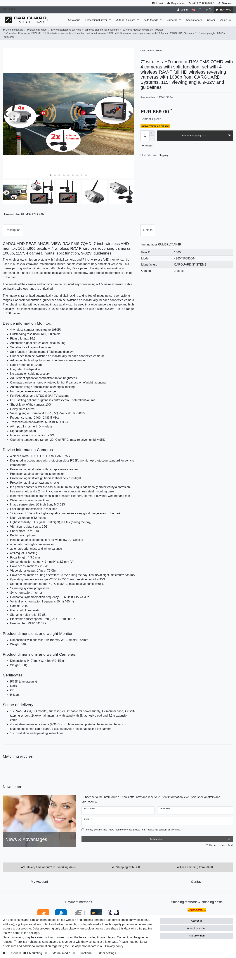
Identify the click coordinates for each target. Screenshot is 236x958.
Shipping (163, 155)
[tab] (13, 230)
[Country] (193, 9)
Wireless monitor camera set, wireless (143, 29)
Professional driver (96, 19)
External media (60, 953)
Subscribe (156, 838)
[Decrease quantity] (152, 138)
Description (13, 229)
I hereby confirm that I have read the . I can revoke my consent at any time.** (134, 829)
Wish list (148, 145)
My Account (39, 881)
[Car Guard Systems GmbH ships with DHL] (197, 909)
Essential (15, 953)
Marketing (35, 953)
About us (225, 19)
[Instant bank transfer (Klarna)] (43, 913)
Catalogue (74, 19)
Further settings (106, 953)
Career (211, 19)
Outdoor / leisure (126, 19)
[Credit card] (96, 913)
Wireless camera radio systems (101, 29)
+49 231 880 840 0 (202, 3)
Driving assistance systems (66, 29)
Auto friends (151, 19)
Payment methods (78, 902)
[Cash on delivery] (114, 913)
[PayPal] (61, 913)
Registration (178, 3)
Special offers (194, 19)
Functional (85, 953)
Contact (196, 881)
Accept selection (196, 928)
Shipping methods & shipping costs (197, 902)
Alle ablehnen (197, 935)
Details (147, 229)
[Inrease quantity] (152, 133)
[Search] (200, 9)
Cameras (172, 19)
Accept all (196, 920)
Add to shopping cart (194, 135)
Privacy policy (114, 946)
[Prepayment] (78, 913)
